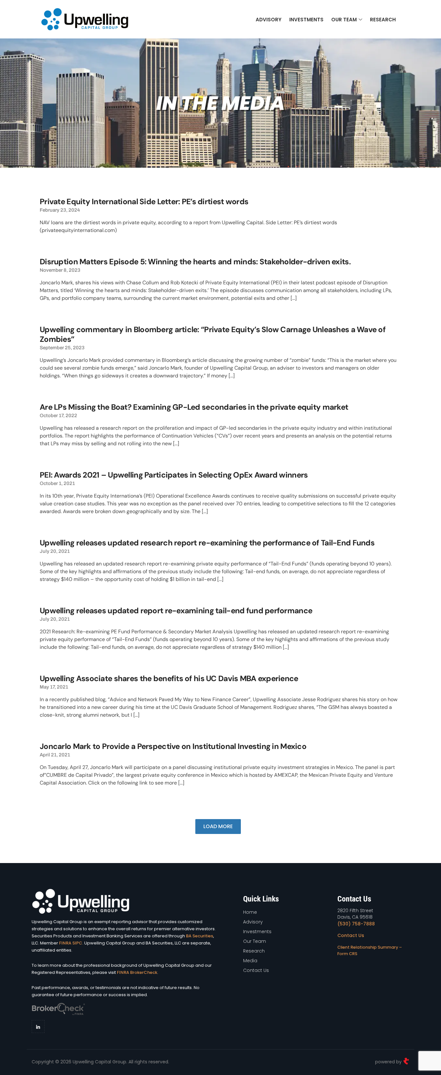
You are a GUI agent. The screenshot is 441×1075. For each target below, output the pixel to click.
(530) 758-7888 (356, 924)
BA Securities (199, 936)
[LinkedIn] (38, 1026)
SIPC (77, 943)
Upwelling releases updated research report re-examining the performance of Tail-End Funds (207, 543)
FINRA (65, 943)
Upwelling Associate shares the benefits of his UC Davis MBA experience (169, 678)
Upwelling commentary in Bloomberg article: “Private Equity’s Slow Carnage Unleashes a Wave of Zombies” (212, 334)
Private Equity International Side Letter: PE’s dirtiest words (144, 201)
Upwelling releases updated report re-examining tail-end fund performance (176, 611)
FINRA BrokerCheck (137, 972)
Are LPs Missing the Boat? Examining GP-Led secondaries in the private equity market (194, 407)
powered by (389, 1062)
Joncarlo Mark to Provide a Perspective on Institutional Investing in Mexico (173, 746)
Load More (218, 826)
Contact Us (350, 935)
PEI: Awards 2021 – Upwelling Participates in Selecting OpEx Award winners (174, 475)
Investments (306, 19)
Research (383, 19)
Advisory (269, 19)
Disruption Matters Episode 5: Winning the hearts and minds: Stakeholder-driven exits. (195, 262)
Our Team (344, 19)
